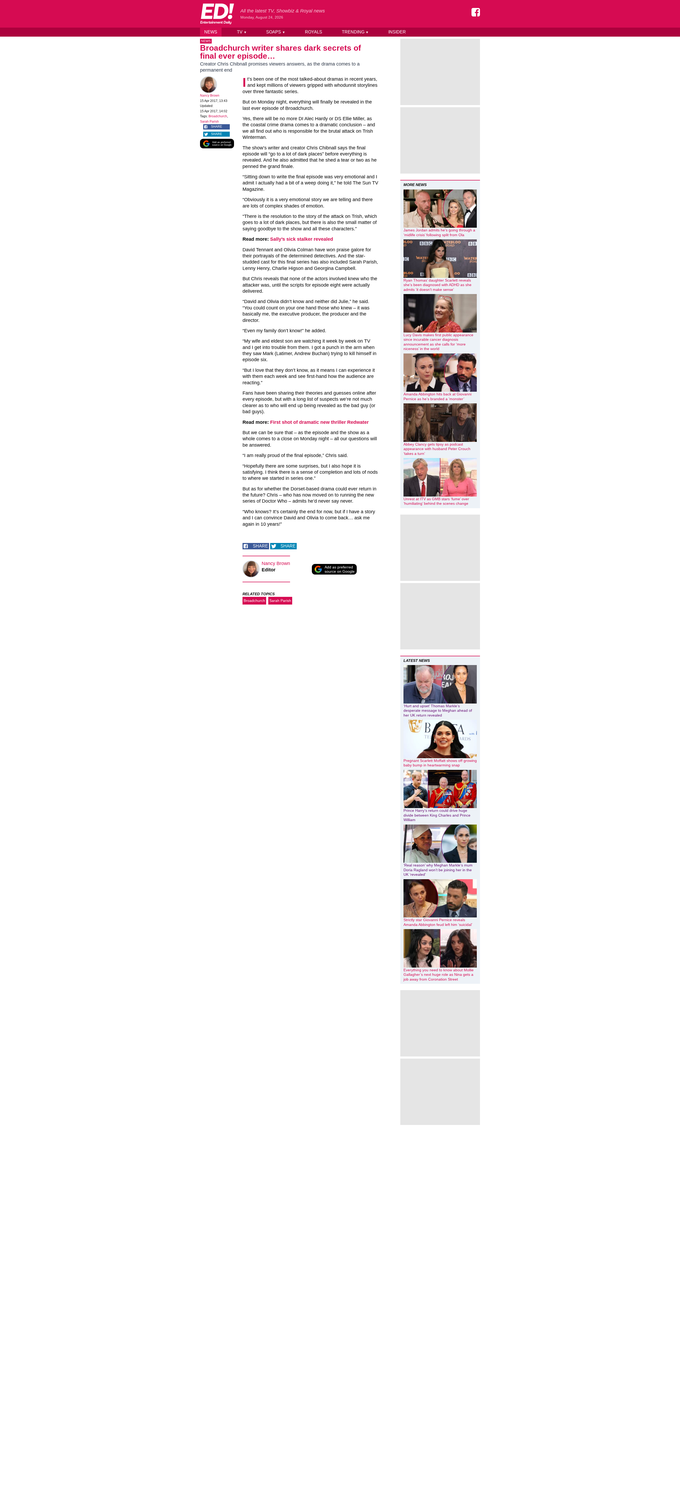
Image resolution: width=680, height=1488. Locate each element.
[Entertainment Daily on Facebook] (475, 12)
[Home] (217, 14)
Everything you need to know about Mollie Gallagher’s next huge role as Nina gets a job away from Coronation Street (438, 974)
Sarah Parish (209, 121)
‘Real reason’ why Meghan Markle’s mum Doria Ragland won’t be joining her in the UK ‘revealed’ (438, 870)
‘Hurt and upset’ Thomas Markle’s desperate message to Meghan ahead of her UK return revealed (437, 710)
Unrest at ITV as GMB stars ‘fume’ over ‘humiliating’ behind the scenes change (436, 501)
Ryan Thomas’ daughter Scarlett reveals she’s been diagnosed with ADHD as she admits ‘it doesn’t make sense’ (437, 285)
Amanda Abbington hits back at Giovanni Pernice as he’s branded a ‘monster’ (437, 396)
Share (216, 126)
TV (242, 32)
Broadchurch (218, 116)
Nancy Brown (209, 95)
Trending (355, 32)
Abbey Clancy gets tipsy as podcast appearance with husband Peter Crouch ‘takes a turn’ (436, 449)
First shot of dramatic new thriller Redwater (319, 422)
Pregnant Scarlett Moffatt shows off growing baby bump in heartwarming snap (440, 762)
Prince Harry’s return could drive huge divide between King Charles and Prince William (436, 815)
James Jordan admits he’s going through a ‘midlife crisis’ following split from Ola (439, 232)
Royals (313, 32)
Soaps (275, 32)
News (210, 32)
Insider (397, 32)
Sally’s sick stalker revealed (301, 239)
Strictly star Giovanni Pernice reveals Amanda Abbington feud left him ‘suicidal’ (437, 922)
